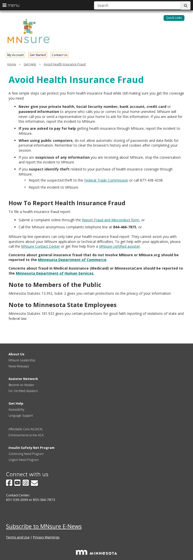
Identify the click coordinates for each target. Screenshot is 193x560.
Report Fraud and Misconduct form (110, 220)
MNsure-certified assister (119, 246)
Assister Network (23, 378)
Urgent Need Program (24, 460)
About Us (16, 354)
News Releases (19, 366)
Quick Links (174, 18)
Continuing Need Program (26, 454)
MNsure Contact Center (40, 246)
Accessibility (16, 409)
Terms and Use (18, 537)
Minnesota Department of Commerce (72, 259)
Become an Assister (21, 385)
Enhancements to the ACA (26, 435)
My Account (15, 55)
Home (11, 64)
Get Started (38, 55)
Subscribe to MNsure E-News (44, 526)
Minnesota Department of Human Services (54, 273)
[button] (174, 18)
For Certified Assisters (23, 391)
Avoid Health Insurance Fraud (65, 64)
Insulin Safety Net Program (32, 447)
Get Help (30, 64)
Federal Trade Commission (106, 180)
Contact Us (59, 55)
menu (13, 5)
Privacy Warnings (46, 537)
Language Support (21, 415)
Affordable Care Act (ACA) (25, 429)
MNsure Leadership (22, 360)
